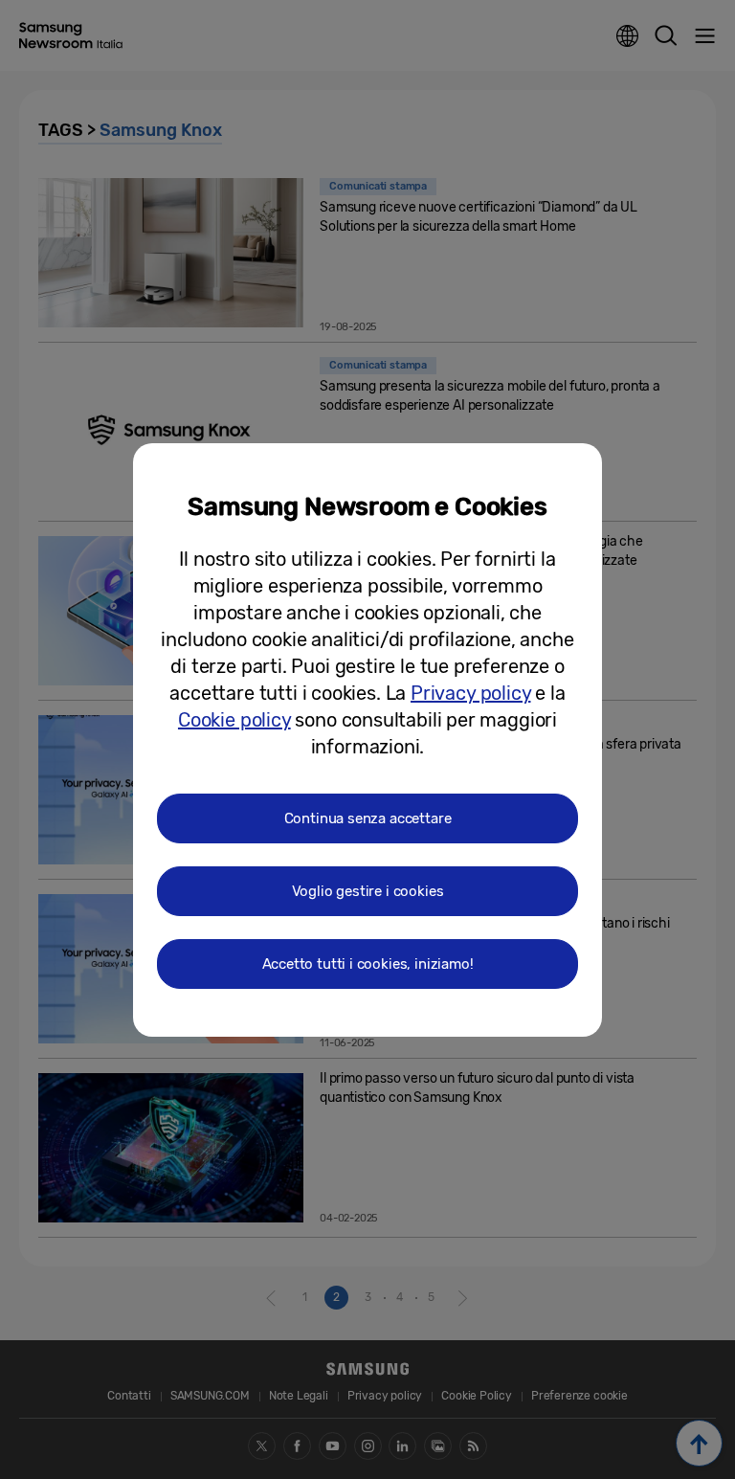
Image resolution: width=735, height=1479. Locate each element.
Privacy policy (470, 693)
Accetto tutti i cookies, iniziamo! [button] (368, 964)
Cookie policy (234, 719)
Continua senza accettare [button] (368, 818)
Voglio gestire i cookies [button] (368, 891)
